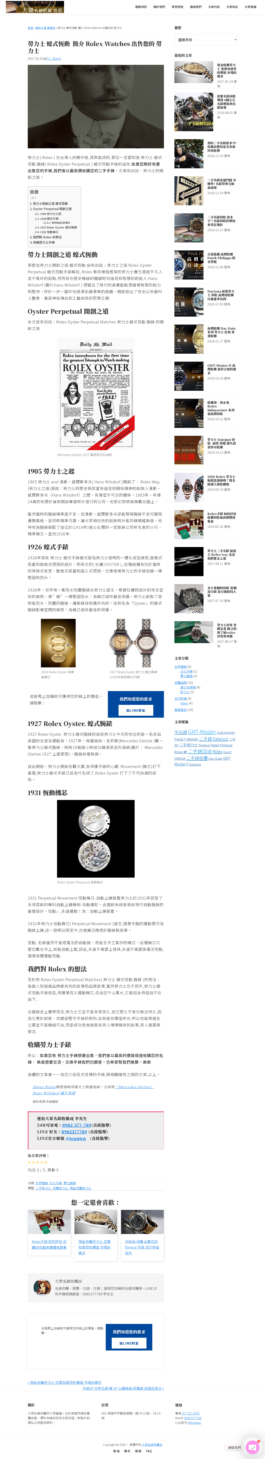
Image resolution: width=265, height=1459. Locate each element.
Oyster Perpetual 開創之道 (52, 208)
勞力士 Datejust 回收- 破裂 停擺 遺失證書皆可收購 (221, 443)
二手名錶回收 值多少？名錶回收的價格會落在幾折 (221, 221)
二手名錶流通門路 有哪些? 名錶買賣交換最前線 (221, 184)
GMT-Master (202, 731)
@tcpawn (76, 1138)
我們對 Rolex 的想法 (47, 237)
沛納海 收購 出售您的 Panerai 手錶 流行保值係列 (142, 1247)
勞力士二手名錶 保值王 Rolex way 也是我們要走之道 (221, 554)
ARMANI (192, 739)
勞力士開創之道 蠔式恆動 (50, 203)
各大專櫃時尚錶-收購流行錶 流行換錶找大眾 (222, 591)
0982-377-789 (76, 1125)
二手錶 (205, 739)
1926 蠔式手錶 (49, 218)
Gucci (227, 751)
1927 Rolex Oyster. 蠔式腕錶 (58, 227)
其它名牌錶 (188, 687)
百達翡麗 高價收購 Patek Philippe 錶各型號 (221, 258)
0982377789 (74, 1131)
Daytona (195, 764)
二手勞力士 (43, 1188)
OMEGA (179, 758)
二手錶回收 (200, 751)
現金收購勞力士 (80, 1188)
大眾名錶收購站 (152, 1444)
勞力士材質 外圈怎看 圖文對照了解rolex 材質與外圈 (226, 630)
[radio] (29, 1162)
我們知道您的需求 (61, 222)
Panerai (204, 745)
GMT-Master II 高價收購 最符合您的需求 (221, 369)
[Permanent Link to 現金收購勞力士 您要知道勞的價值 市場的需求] (95, 1212)
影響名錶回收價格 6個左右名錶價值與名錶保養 (226, 102)
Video (184, 703)
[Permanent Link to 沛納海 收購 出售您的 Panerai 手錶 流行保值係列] (142, 1212)
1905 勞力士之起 (50, 214)
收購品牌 (180, 682)
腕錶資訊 (180, 709)
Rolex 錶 (180, 751)
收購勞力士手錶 (44, 242)
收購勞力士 (60, 1188)
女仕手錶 (55, 1183)
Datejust (220, 739)
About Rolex (44, 1086)
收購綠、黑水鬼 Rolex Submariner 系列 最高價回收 (220, 408)
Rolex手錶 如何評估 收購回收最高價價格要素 (221, 517)
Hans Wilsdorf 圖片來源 (53, 1092)
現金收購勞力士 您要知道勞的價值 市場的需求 (94, 1247)
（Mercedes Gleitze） (134, 1086)
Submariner (226, 732)
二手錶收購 (197, 758)
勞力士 (185, 692)
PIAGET (179, 739)
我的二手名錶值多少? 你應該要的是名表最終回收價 (222, 147)
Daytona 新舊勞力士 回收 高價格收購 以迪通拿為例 (220, 295)
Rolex (218, 751)
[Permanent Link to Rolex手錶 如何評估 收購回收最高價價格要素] (49, 1212)
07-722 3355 (190, 1413)
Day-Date (215, 758)
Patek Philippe (221, 745)
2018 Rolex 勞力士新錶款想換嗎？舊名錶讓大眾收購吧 (221, 480)
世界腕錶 (42, 1183)
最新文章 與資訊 (45, 28)
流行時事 (180, 698)
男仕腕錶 (69, 1183)
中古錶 (180, 732)
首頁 (30, 28)
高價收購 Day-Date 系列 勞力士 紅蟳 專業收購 (221, 332)
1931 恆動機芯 (49, 232)
